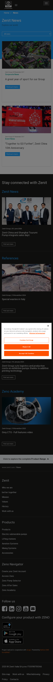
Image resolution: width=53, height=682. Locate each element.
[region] (26, 341)
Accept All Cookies (26, 353)
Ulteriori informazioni (37, 333)
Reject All (26, 347)
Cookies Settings (26, 340)
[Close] (48, 326)
